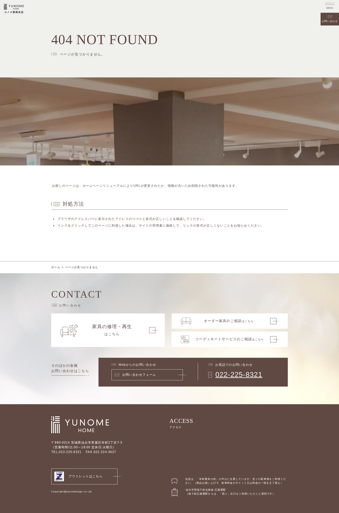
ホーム (55, 267)
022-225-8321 (238, 374)
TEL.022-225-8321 (66, 452)
